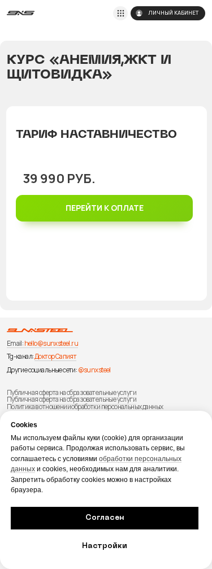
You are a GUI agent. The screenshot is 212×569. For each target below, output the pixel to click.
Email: (15, 343)
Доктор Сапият (55, 356)
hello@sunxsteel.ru (51, 343)
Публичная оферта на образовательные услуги (71, 392)
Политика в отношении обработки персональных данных (85, 406)
